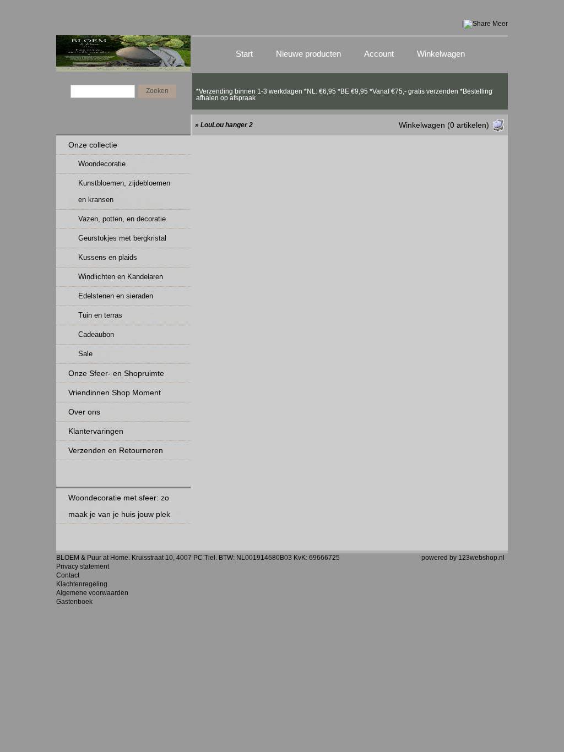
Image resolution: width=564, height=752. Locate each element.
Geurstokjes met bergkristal (122, 238)
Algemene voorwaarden (92, 593)
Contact (67, 575)
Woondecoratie (102, 164)
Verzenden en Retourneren (115, 450)
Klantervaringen (95, 431)
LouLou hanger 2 (226, 125)
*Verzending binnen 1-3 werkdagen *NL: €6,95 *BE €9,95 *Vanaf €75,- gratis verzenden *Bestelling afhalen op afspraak (344, 91)
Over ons (84, 411)
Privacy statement (82, 566)
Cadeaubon (96, 334)
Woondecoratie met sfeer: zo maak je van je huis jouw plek (119, 506)
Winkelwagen (441, 53)
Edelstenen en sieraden (115, 296)
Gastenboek (74, 602)
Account (379, 53)
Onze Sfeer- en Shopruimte (116, 373)
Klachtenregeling (81, 584)
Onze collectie (92, 144)
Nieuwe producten (308, 53)
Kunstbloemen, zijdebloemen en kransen (124, 191)
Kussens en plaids (107, 257)
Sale (85, 354)
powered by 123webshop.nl (463, 558)
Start (244, 53)
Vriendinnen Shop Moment (114, 392)
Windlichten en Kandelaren (120, 277)
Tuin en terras (100, 315)
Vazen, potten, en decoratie (122, 219)
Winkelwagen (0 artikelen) (444, 125)
